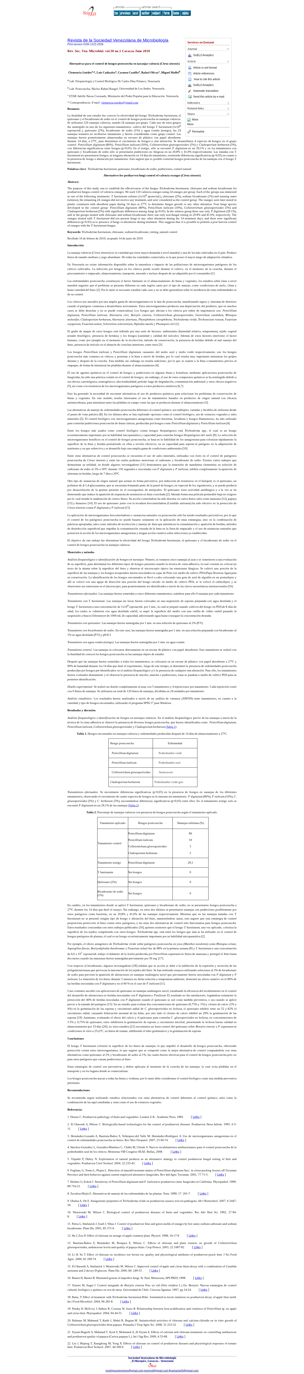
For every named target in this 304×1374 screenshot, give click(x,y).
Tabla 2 (133, 805)
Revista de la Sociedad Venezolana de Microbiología (117, 40)
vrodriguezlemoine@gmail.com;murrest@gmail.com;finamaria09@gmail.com (152, 1370)
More (195, 119)
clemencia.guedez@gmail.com (119, 102)
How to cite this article (207, 79)
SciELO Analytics (203, 55)
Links (196, 1117)
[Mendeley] (189, 119)
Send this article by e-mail (208, 96)
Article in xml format (205, 67)
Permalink (198, 131)
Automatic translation (206, 90)
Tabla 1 (170, 726)
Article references (203, 73)
